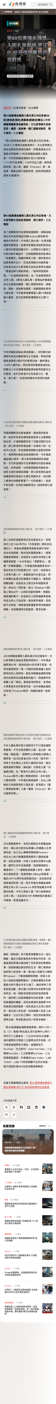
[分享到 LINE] (29, 1107)
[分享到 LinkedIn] (36, 1107)
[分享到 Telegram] (44, 1107)
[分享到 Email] (6, 1115)
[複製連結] (14, 1115)
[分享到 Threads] (14, 1107)
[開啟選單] (4, 4)
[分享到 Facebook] (21, 1107)
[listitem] (28, 1168)
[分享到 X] (6, 1107)
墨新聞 (7, 107)
